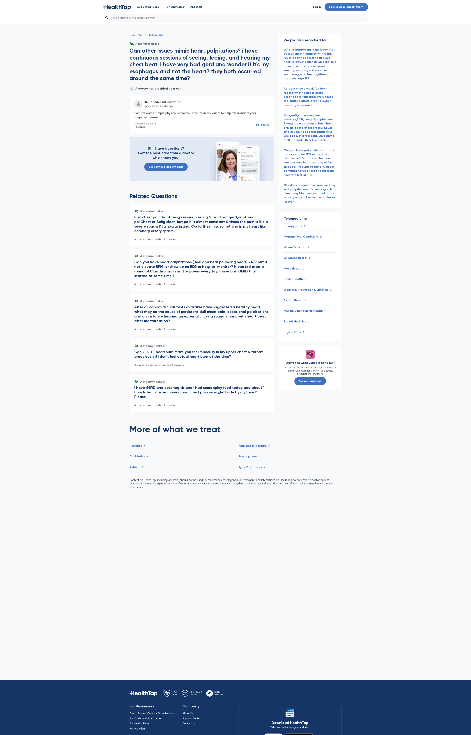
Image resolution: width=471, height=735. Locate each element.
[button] (117, 7)
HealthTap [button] (136, 35)
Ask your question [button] (310, 381)
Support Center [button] (192, 718)
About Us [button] (188, 713)
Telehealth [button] (155, 35)
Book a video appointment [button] (346, 6)
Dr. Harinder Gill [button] (155, 102)
